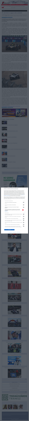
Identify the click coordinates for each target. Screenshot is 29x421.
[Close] (26, 189)
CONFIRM (9, 229)
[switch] (23, 202)
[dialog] (14, 210)
